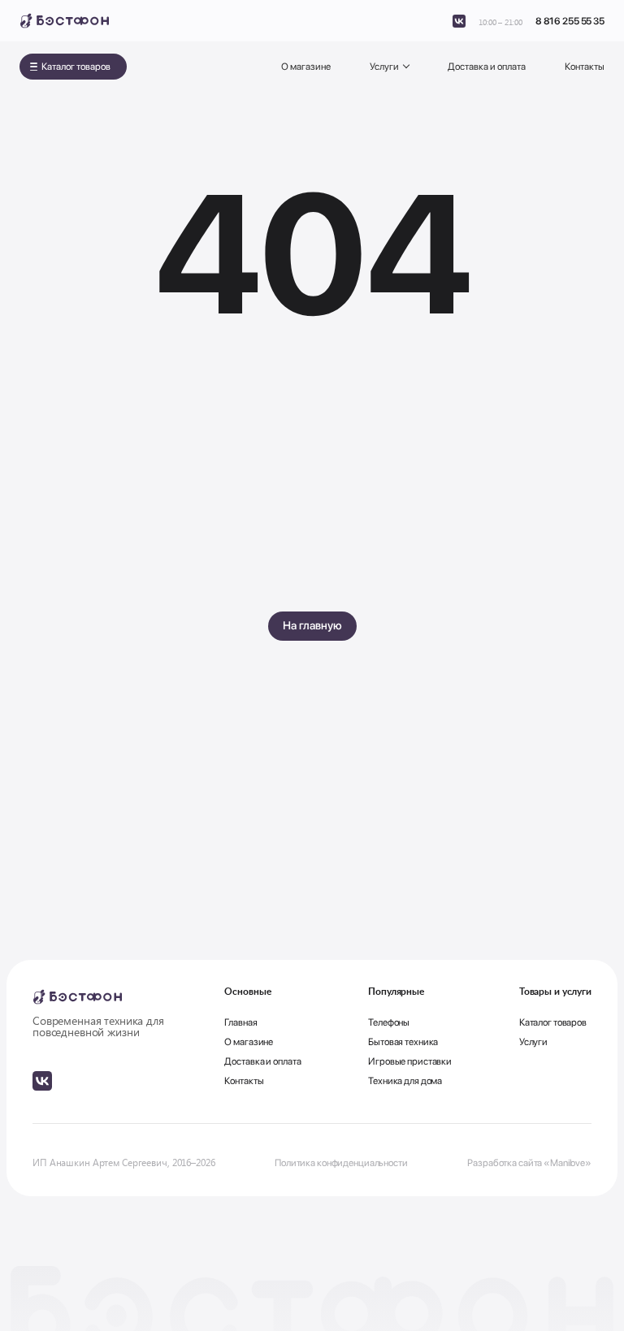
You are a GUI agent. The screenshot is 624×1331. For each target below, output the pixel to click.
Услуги (384, 66)
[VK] (459, 21)
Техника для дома (405, 1081)
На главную (312, 625)
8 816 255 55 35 (569, 21)
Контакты (584, 66)
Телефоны (389, 1022)
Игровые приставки (410, 1061)
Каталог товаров (75, 66)
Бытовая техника (403, 1042)
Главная (240, 1022)
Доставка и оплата (487, 66)
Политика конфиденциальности (341, 1163)
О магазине (306, 66)
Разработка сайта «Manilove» (529, 1163)
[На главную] (64, 20)
